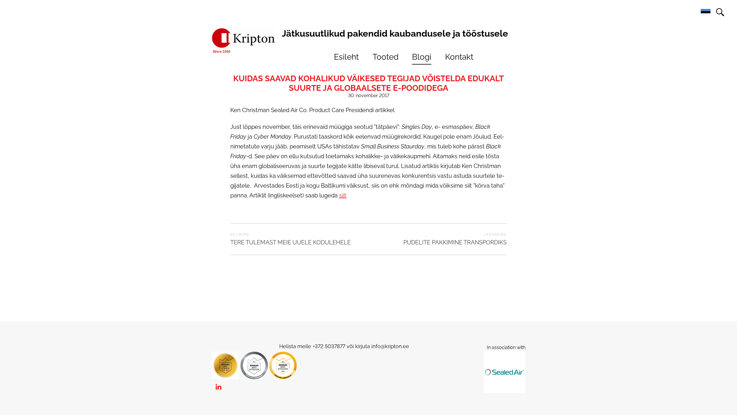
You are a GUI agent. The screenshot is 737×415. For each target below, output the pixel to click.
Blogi (421, 57)
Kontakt (459, 57)
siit (342, 195)
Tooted (385, 57)
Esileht (346, 57)
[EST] (705, 12)
